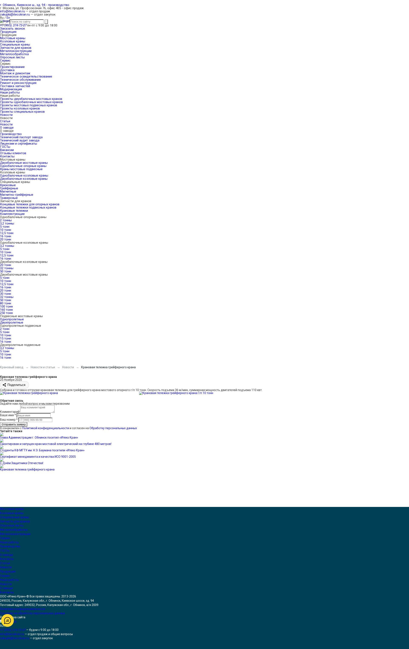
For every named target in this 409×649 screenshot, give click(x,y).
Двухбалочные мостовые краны (24, 163)
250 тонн (6, 313)
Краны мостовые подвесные (21, 169)
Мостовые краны (12, 509)
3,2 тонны (7, 223)
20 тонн (5, 239)
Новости (6, 567)
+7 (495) (13, 25)
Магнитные (8, 191)
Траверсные (9, 198)
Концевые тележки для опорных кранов (29, 204)
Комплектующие (12, 214)
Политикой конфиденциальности (45, 428)
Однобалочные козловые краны (24, 175)
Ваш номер (9, 419)
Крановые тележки (14, 211)
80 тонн (5, 303)
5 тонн (4, 227)
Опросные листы (11, 525)
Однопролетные (12, 319)
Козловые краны (11, 513)
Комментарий (10, 411)
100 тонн (6, 306)
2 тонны (6, 220)
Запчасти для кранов (15, 521)
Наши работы (9, 542)
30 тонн (5, 294)
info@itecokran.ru (12, 11)
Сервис (5, 538)
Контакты (7, 559)
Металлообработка (13, 529)
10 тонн (5, 230)
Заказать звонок (12, 28)
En (8, 18)
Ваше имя (8, 415)
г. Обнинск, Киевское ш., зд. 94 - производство (34, 5)
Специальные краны (14, 517)
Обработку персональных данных (113, 428)
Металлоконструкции (15, 534)
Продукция (8, 571)
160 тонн (6, 310)
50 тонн (5, 271)
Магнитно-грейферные (16, 195)
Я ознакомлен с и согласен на (68, 428)
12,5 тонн (6, 233)
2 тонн (4, 329)
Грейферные (9, 188)
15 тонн (5, 338)
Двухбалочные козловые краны (24, 179)
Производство (10, 546)
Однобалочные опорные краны (23, 166)
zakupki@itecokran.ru (15, 14)
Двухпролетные (11, 322)
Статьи (5, 563)
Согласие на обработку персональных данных (32, 613)
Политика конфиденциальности (22, 609)
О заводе (6, 555)
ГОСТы (4, 550)
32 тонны (6, 268)
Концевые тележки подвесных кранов (28, 207)
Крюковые (8, 185)
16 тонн (5, 236)
